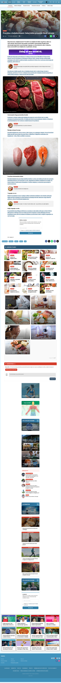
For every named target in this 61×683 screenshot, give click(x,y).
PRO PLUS (19, 668)
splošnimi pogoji (28, 230)
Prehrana (10, 5)
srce (25, 241)
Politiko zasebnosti (36, 230)
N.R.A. (5, 36)
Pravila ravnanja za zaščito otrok (27, 670)
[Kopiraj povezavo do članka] (56, 36)
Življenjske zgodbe (40, 2)
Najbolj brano (25, 470)
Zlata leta (24, 2)
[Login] (59, 2)
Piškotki (31, 668)
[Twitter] (48, 36)
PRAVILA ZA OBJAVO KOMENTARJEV (11, 369)
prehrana (11, 241)
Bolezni (13, 2)
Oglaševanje (7, 668)
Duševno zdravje (29, 2)
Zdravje (9, 2)
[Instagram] (53, 2)
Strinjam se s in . (30, 230)
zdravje (16, 241)
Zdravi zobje (50, 5)
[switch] (47, 2)
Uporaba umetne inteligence (42, 670)
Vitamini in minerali (36, 5)
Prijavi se (30, 233)
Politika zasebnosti (52, 668)
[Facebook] (56, 2)
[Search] (50, 2)
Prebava (43, 5)
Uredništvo (13, 668)
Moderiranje (25, 668)
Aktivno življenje (17, 5)
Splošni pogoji (16, 670)
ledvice (21, 241)
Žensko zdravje (18, 2)
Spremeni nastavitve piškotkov (40, 668)
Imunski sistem (26, 5)
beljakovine (4, 241)
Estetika (34, 2)
